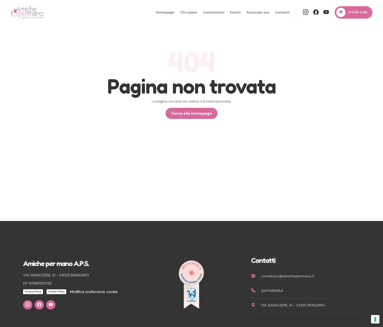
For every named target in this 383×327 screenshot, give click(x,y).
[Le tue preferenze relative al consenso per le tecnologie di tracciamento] (375, 319)
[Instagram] (306, 12)
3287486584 (272, 290)
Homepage (165, 12)
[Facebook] (316, 12)
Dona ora (358, 12)
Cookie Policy (56, 291)
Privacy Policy (33, 291)
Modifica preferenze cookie (94, 291)
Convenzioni (213, 12)
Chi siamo (188, 12)
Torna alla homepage (191, 113)
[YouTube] (326, 12)
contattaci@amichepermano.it (287, 276)
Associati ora (257, 12)
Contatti (282, 12)
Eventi (235, 12)
